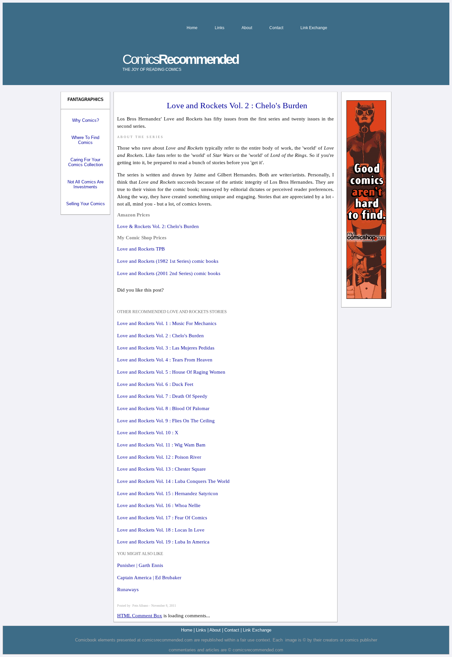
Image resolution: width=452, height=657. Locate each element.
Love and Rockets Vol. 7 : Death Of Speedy (162, 396)
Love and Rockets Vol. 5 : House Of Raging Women (171, 372)
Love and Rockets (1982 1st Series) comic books (167, 261)
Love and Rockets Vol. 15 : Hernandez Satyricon (167, 493)
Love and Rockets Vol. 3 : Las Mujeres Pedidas (165, 348)
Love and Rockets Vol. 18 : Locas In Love (160, 530)
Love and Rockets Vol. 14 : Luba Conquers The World (173, 481)
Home (192, 27)
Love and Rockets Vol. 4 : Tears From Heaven (164, 359)
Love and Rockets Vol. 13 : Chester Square (161, 469)
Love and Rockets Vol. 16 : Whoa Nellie (159, 505)
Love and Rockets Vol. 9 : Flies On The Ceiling (166, 420)
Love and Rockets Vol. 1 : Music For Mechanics (166, 323)
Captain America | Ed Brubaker (149, 577)
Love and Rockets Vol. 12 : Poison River (159, 457)
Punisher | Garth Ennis (140, 565)
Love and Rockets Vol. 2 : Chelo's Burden (160, 335)
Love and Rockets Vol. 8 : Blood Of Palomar (163, 408)
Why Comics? (85, 120)
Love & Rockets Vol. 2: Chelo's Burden (158, 226)
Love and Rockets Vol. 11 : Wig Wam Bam (161, 444)
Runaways (128, 589)
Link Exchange (313, 27)
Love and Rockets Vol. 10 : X (147, 432)
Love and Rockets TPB (141, 249)
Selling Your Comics (85, 203)
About (247, 27)
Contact (276, 27)
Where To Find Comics (85, 140)
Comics (180, 62)
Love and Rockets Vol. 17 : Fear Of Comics (162, 517)
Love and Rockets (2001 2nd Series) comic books (168, 273)
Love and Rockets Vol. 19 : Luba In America (163, 541)
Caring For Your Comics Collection (85, 162)
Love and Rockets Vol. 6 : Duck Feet (155, 384)
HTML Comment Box (139, 615)
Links (219, 27)
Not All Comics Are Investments (86, 184)
